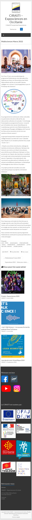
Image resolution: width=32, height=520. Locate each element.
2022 (6, 243)
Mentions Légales (16, 517)
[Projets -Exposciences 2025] (12, 271)
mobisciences (21, 244)
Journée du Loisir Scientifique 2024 (12, 360)
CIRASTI (6, 252)
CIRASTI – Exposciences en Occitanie (16, 19)
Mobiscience (11, 244)
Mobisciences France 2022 (12, 258)
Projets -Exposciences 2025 (10, 296)
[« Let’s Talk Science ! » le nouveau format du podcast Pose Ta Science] (12, 302)
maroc (3, 244)
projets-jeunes (18, 246)
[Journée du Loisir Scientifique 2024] (12, 335)
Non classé (25, 252)
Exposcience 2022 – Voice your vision (17, 262)
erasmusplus (14, 243)
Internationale (24, 243)
